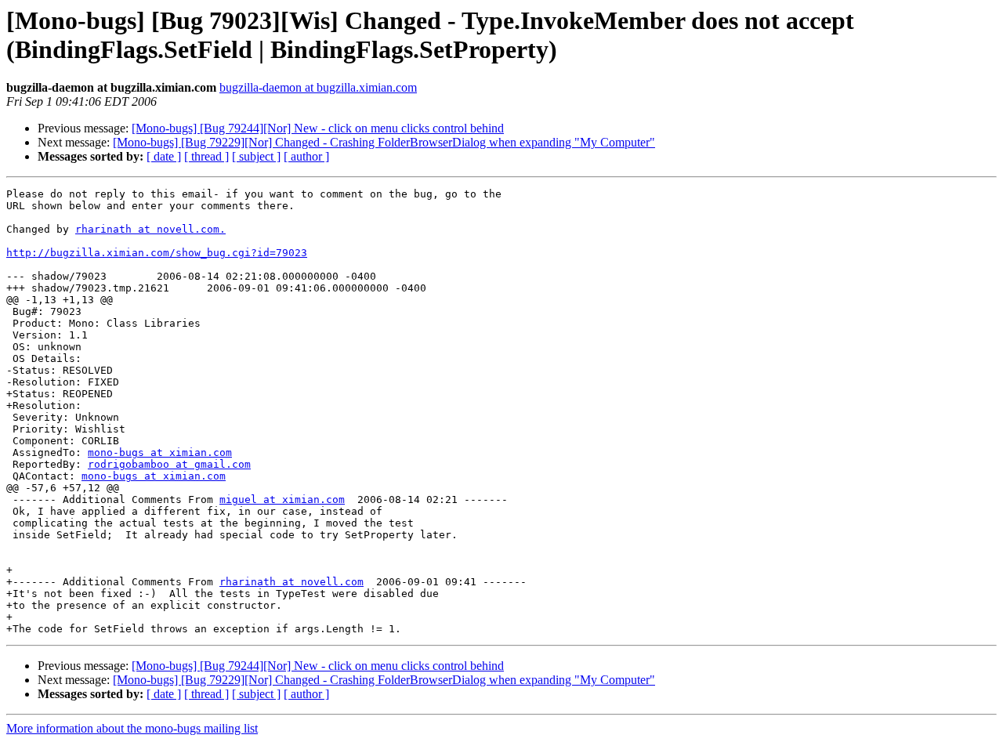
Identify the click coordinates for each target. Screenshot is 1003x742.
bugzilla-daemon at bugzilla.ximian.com (318, 87)
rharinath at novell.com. (150, 229)
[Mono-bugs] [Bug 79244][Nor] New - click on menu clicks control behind (318, 128)
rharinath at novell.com (291, 582)
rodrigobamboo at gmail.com (169, 464)
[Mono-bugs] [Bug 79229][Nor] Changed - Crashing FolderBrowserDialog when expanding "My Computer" (384, 142)
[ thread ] (206, 156)
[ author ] (306, 156)
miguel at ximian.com (282, 499)
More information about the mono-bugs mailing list (132, 728)
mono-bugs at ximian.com (160, 452)
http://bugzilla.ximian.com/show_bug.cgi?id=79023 (156, 253)
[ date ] (164, 156)
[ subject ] (256, 156)
